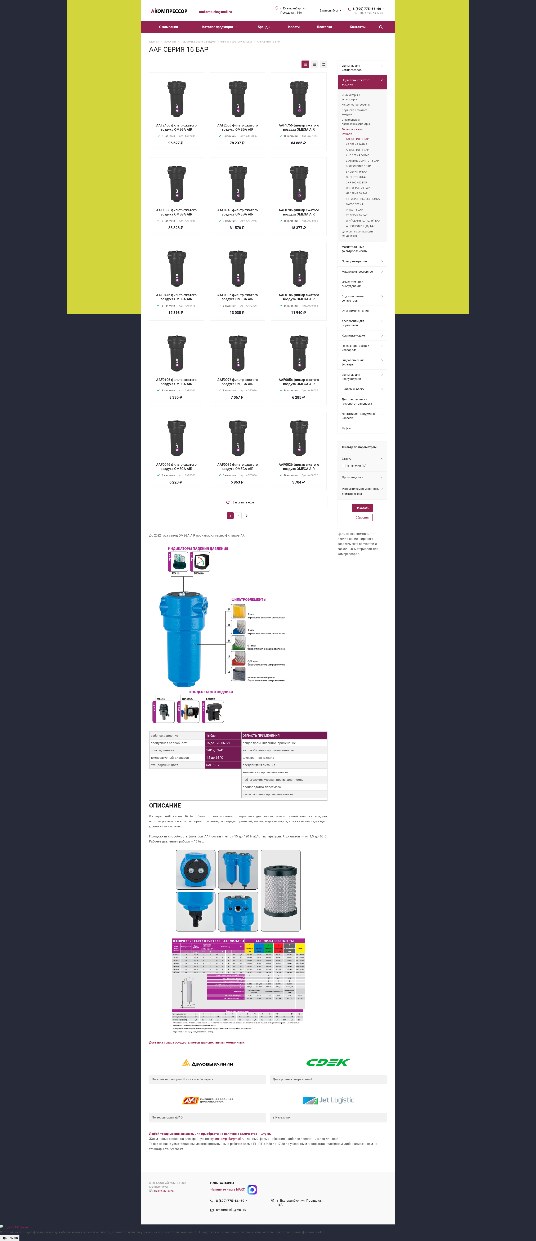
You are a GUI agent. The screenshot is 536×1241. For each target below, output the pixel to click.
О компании (168, 27)
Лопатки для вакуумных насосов (358, 416)
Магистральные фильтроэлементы (354, 249)
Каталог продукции (218, 27)
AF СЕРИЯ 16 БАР (356, 144)
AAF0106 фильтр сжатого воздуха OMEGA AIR (176, 382)
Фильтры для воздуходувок (351, 377)
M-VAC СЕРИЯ (354, 204)
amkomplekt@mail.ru (229, 1139)
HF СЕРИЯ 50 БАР (356, 193)
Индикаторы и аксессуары (351, 97)
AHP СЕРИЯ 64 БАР (357, 155)
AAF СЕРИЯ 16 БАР (357, 139)
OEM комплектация (355, 310)
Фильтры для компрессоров (352, 68)
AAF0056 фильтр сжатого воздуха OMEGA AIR (299, 382)
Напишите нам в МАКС (227, 1189)
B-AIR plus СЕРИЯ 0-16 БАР (362, 160)
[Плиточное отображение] (305, 64)
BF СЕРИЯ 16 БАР (356, 171)
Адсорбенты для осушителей (353, 323)
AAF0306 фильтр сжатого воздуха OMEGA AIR (237, 297)
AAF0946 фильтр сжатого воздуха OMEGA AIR (237, 212)
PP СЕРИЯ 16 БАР (356, 215)
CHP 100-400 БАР (356, 182)
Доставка (324, 27)
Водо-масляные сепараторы (352, 298)
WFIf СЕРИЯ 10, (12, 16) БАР (363, 220)
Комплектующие (353, 335)
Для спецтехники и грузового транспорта (357, 401)
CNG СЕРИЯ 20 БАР (358, 188)
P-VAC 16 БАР (354, 209)
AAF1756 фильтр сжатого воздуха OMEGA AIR (299, 127)
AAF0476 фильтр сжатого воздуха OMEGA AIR (176, 297)
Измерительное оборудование (352, 284)
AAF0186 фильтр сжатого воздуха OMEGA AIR (299, 297)
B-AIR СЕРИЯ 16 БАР (358, 166)
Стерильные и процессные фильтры (356, 121)
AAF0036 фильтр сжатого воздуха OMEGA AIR (237, 467)
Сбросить (362, 517)
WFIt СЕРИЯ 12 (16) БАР (360, 226)
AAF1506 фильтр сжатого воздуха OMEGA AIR (176, 212)
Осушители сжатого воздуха (354, 112)
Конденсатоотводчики (356, 104)
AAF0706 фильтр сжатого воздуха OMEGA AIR (299, 212)
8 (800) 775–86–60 (367, 9)
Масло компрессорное (357, 271)
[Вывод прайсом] (323, 64)
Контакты (358, 27)
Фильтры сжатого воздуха (353, 131)
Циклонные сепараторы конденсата (357, 233)
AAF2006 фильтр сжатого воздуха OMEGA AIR (237, 127)
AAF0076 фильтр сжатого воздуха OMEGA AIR (237, 382)
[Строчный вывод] (314, 64)
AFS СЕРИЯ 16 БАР (357, 149)
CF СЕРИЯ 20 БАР (356, 177)
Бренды (264, 27)
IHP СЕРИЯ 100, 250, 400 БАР (363, 198)
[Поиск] (381, 27)
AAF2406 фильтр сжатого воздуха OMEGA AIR (176, 127)
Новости (293, 27)
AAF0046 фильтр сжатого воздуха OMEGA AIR (176, 467)
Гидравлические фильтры (353, 362)
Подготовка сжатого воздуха (356, 82)
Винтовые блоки (353, 389)
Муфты (346, 428)
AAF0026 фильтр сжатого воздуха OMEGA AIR (299, 467)
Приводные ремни (354, 261)
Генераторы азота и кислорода (355, 348)
